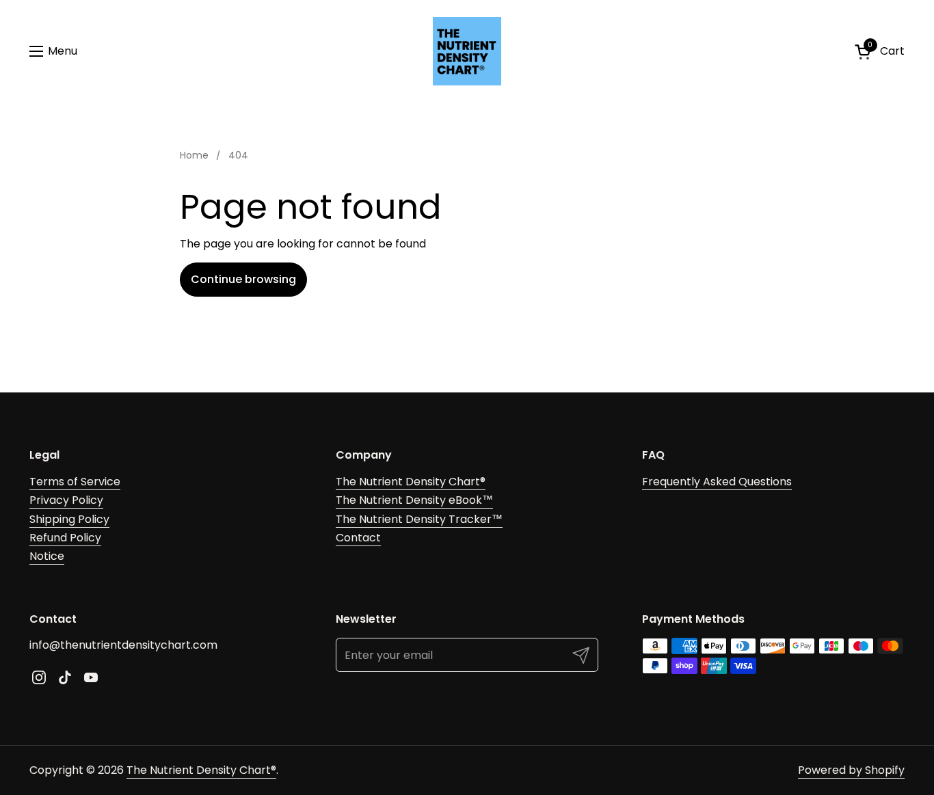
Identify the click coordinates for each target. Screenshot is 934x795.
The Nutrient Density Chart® (410, 481)
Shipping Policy (69, 519)
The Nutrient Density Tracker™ (419, 519)
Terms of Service (74, 481)
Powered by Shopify (851, 770)
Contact (358, 537)
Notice (46, 556)
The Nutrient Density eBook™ (414, 500)
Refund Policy (65, 537)
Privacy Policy (66, 500)
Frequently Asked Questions (717, 481)
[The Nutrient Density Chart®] (467, 51)
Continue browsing (243, 279)
